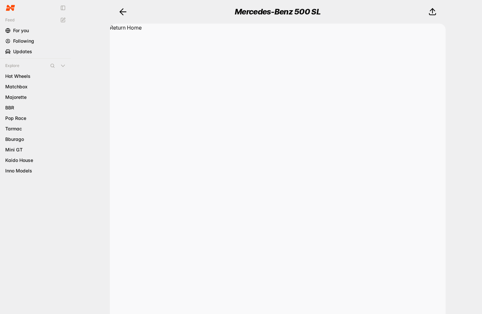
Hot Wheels (17, 76)
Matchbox (16, 86)
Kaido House (19, 160)
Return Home (126, 27)
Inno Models (18, 170)
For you (21, 30)
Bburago (14, 139)
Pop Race (15, 118)
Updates (22, 51)
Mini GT (14, 149)
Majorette (16, 97)
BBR (9, 107)
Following (23, 41)
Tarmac (13, 128)
